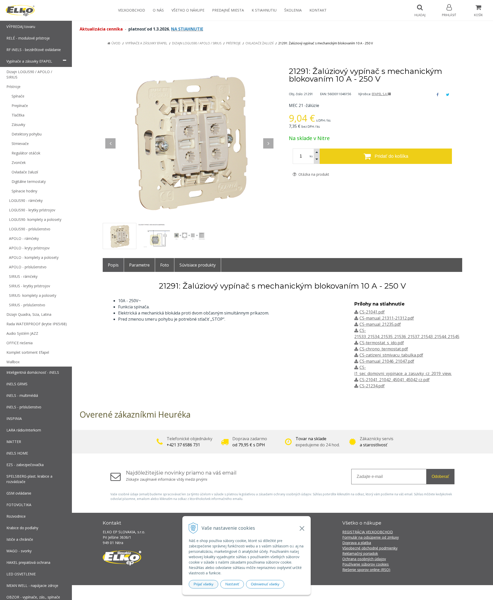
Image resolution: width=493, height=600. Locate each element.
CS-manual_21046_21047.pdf (386, 361)
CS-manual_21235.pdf (380, 324)
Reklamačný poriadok (360, 553)
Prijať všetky (203, 584)
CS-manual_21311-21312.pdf (386, 318)
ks (311, 156)
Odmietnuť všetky (265, 584)
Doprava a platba (356, 542)
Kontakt (318, 10)
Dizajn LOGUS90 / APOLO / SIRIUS (196, 43)
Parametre (139, 265)
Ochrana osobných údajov (364, 558)
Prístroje (233, 43)
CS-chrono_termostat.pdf (383, 349)
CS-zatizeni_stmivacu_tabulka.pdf (391, 355)
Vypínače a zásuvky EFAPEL (146, 43)
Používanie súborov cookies (365, 564)
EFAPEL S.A (380, 94)
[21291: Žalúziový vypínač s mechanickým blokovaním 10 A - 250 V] (189, 141)
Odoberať (440, 476)
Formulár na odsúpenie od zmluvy (370, 537)
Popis (113, 265)
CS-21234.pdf (372, 386)
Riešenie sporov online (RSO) (366, 569)
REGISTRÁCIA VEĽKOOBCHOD (367, 531)
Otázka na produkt (313, 174)
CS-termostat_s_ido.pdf (381, 343)
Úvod (115, 43)
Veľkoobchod (131, 10)
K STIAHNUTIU (264, 10)
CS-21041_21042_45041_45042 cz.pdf (394, 379)
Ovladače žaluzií (259, 43)
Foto (164, 265)
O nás (158, 10)
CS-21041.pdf (372, 312)
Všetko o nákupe (188, 10)
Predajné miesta (228, 10)
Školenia (293, 10)
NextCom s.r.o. (338, 592)
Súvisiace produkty (197, 265)
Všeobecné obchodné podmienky (369, 548)
